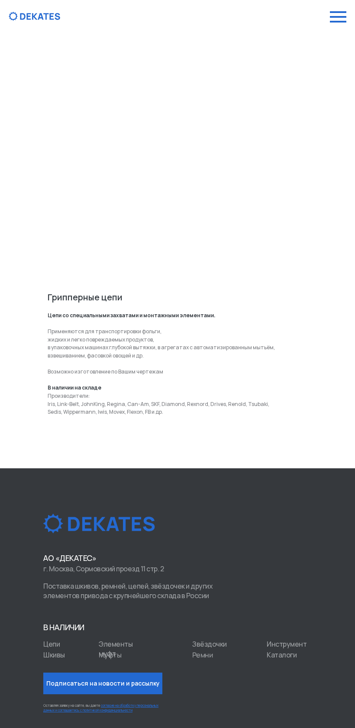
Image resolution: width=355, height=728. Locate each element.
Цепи (51, 644)
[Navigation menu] (338, 17)
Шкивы (54, 655)
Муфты (110, 655)
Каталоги (282, 655)
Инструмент (287, 644)
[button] (102, 683)
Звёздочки (209, 644)
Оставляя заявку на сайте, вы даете (100, 707)
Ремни (202, 655)
